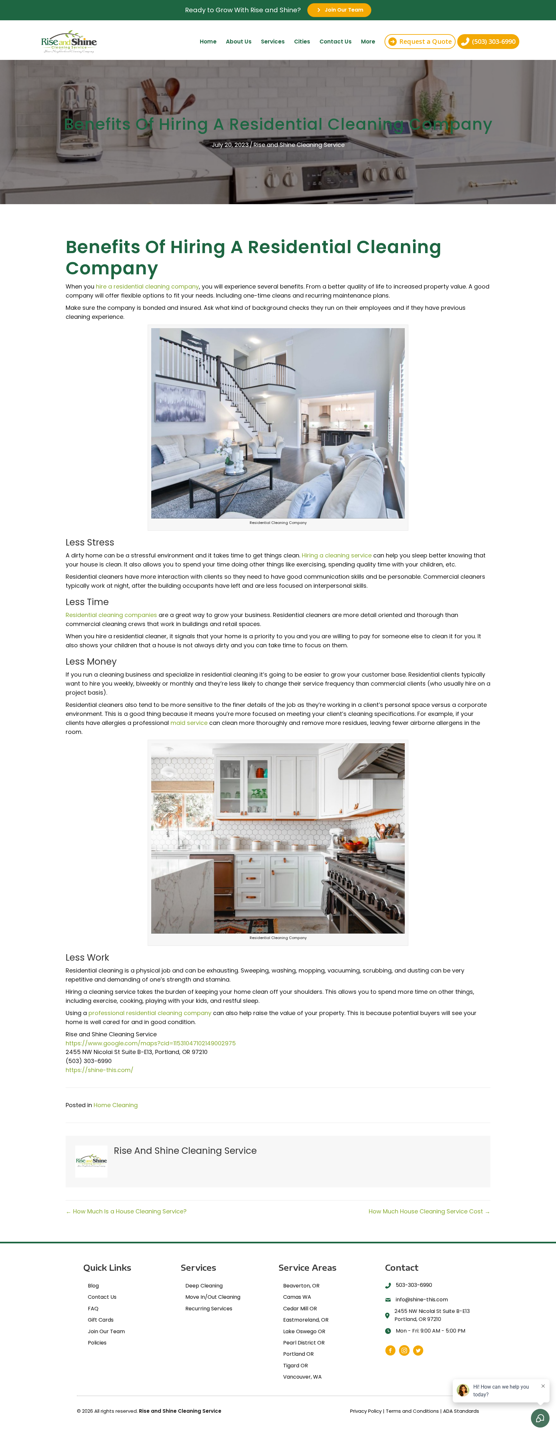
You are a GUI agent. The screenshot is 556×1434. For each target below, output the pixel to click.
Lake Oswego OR (304, 1331)
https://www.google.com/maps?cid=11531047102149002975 (151, 1043)
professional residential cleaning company (149, 1013)
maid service (189, 723)
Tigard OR (295, 1365)
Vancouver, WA (302, 1377)
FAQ (93, 1308)
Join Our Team (106, 1331)
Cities (302, 41)
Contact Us (336, 41)
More (368, 41)
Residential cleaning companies (111, 615)
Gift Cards (101, 1320)
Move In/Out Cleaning (212, 1297)
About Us (239, 41)
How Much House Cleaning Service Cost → (429, 1211)
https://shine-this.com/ (100, 1070)
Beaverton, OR (301, 1285)
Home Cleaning (116, 1105)
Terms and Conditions (412, 1410)
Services (273, 41)
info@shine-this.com (422, 1299)
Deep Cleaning (204, 1285)
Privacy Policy (366, 1410)
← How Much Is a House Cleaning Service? (126, 1211)
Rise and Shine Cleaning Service (299, 145)
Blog (93, 1285)
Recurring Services (208, 1308)
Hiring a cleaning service (337, 555)
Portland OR (298, 1354)
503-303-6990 (414, 1285)
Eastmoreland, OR (306, 1320)
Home (208, 41)
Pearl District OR (304, 1342)
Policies (97, 1342)
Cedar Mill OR (300, 1308)
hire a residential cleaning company (147, 286)
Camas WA (297, 1297)
